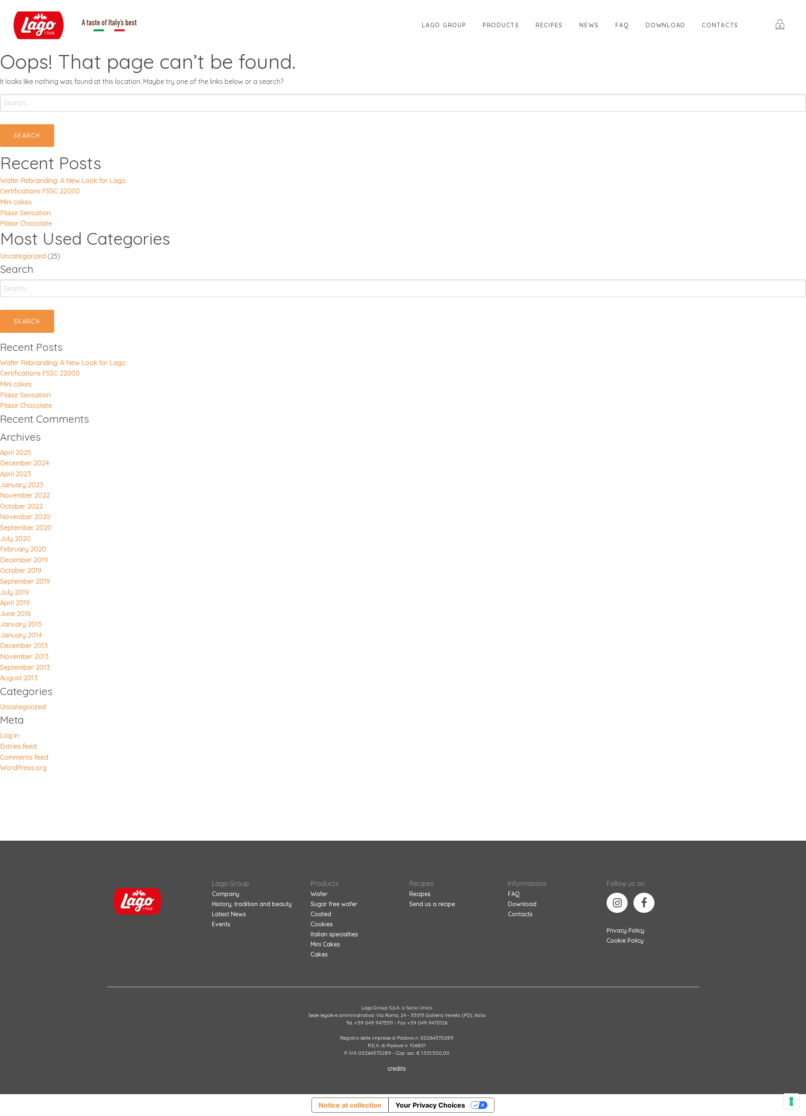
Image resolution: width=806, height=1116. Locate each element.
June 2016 (15, 613)
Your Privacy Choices (430, 1105)
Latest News (229, 914)
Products (501, 25)
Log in (9, 735)
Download (666, 25)
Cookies (322, 924)
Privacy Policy (625, 930)
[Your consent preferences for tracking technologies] (791, 1101)
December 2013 (24, 645)
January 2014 (21, 635)
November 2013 (24, 656)
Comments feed (24, 757)
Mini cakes (16, 202)
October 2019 (21, 570)
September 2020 (26, 527)
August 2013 (19, 678)
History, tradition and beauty (252, 904)
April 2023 (15, 474)
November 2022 (25, 495)
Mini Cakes (325, 944)
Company (225, 894)
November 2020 (25, 516)
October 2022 (21, 506)
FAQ (622, 25)
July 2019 (14, 592)
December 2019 (24, 560)
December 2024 (24, 463)
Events (221, 924)
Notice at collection (350, 1105)
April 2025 (15, 452)
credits (396, 1068)
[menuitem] (444, 25)
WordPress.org (23, 767)
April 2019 (15, 603)
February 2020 (23, 549)
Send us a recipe (432, 904)
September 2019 (25, 581)
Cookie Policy (625, 940)
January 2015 (21, 624)
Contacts (720, 25)
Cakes (319, 954)
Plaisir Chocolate (26, 223)
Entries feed (18, 746)
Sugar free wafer (334, 904)
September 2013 (25, 667)
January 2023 (21, 485)
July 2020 (15, 538)
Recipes (420, 894)
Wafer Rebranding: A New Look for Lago (63, 180)
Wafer (319, 894)
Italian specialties (334, 934)
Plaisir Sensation (25, 213)
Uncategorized (23, 256)
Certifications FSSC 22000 (40, 191)
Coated (321, 914)
